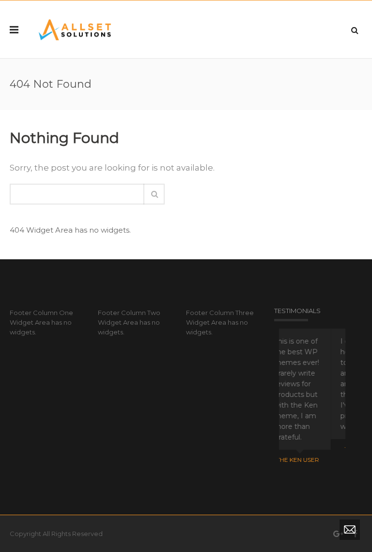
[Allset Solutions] (75, 29)
